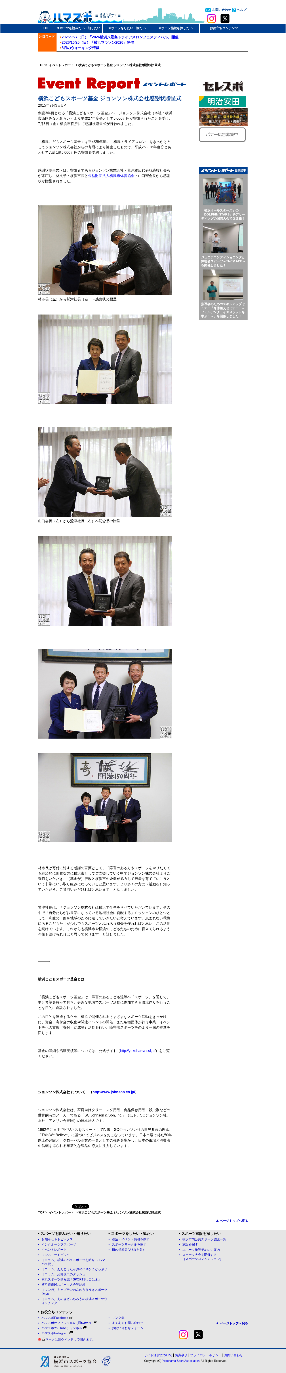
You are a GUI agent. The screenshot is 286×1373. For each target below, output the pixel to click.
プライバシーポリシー (205, 1355)
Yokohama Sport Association (181, 1360)
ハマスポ (80, 15)
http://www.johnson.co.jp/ (114, 1092)
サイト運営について (158, 1355)
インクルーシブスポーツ (59, 1244)
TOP (46, 28)
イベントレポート (62, 65)
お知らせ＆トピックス (57, 1239)
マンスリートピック (56, 1255)
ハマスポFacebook (55, 1317)
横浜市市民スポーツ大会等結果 (63, 1284)
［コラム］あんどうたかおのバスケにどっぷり (74, 1269)
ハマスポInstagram (55, 1333)
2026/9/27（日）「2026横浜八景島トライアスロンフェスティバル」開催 (120, 37)
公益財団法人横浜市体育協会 (111, 176)
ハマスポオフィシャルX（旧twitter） (67, 1323)
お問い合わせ (221, 9)
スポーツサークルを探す (129, 1244)
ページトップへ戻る (234, 1220)
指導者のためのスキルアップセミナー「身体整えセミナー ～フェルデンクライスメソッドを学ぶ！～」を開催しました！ (223, 310)
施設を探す (190, 1244)
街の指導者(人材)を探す (128, 1249)
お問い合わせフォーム (127, 1328)
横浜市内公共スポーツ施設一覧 (204, 1239)
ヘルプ (241, 9)
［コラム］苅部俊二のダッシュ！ (65, 1274)
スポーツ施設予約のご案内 (201, 1249)
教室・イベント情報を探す (130, 1239)
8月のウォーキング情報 (80, 48)
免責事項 (181, 1355)
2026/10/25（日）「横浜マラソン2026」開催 (98, 42)
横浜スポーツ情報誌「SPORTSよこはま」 (71, 1279)
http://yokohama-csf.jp (137, 1051)
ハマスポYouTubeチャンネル (62, 1328)
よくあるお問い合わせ (127, 1323)
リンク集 (118, 1317)
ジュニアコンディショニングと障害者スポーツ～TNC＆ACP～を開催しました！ (223, 261)
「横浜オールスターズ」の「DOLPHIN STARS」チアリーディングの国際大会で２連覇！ (223, 214)
